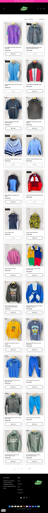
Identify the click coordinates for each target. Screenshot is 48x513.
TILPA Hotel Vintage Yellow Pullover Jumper (12, 344)
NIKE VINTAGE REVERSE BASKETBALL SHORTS (13, 159)
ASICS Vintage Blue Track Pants (32, 380)
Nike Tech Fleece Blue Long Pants (33, 417)
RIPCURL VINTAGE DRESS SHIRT (32, 232)
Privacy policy (20, 492)
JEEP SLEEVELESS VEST (9, 232)
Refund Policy (20, 489)
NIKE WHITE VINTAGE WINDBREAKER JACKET (34, 159)
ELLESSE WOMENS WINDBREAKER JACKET (34, 84)
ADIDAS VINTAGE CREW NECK (10, 268)
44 (29, 468)
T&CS (19, 486)
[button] (4, 8)
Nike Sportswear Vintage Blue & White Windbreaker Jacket (34, 306)
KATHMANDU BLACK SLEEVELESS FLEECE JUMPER (33, 122)
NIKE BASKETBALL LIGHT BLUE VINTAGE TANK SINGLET (13, 85)
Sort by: (25, 19)
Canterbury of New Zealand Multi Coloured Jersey (33, 269)
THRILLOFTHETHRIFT (22, 508)
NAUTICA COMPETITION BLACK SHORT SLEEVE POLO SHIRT (12, 122)
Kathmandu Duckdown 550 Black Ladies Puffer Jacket (13, 418)
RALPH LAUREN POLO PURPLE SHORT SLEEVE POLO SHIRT (13, 48)
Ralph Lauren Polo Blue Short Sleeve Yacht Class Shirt (12, 381)
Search (19, 481)
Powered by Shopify (28, 508)
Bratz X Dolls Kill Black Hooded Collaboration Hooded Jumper (11, 306)
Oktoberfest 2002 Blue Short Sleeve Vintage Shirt (33, 344)
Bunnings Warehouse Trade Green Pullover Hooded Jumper (12, 455)
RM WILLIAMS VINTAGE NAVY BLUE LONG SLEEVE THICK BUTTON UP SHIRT (34, 48)
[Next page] (33, 468)
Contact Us (20, 484)
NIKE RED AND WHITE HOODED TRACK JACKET (34, 195)
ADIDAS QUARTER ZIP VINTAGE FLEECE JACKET (12, 196)
